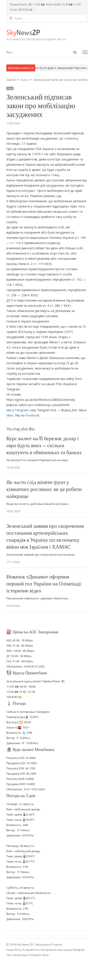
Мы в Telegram (17, 410)
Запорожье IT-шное (48, 944)
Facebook (32, 415)
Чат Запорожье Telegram (23, 955)
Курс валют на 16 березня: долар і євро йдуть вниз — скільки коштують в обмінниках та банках (44, 445)
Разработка (31, 950)
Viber (9, 415)
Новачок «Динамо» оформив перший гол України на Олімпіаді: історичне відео (44, 583)
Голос (10, 88)
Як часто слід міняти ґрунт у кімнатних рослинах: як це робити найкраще (44, 489)
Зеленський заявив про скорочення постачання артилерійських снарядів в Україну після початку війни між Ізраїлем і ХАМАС (45, 536)
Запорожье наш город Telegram (62, 950)
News (23, 32)
